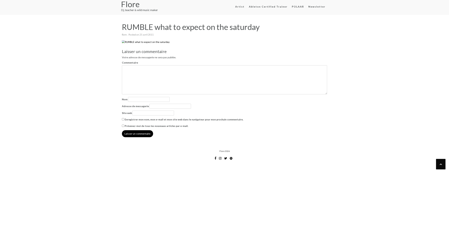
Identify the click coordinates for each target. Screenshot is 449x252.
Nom (125, 99)
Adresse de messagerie (135, 106)
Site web (127, 112)
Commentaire (130, 62)
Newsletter (316, 6)
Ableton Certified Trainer (268, 6)
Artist (239, 6)
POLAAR (298, 6)
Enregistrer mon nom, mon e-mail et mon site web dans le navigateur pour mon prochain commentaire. (184, 119)
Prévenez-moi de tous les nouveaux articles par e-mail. (156, 125)
